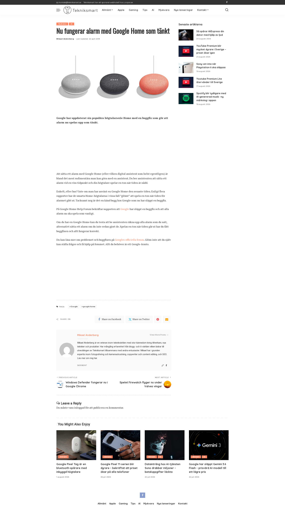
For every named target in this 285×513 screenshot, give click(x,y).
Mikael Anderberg (65, 39)
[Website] (162, 365)
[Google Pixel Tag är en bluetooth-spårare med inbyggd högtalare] (76, 445)
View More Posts (158, 335)
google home (89, 307)
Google (124, 209)
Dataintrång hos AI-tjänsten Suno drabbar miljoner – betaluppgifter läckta (162, 468)
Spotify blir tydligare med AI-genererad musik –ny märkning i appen (211, 97)
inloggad (79, 407)
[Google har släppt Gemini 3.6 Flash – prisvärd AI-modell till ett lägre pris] (209, 445)
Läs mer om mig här (87, 358)
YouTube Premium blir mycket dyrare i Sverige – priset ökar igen (211, 49)
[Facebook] (227, 2)
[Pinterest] (158, 319)
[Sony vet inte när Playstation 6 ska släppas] (186, 67)
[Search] (227, 10)
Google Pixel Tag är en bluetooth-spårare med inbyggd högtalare (71, 468)
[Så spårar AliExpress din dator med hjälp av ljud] (186, 34)
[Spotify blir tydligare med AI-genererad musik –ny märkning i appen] (186, 98)
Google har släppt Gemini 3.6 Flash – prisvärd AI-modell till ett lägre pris (207, 468)
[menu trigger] (60, 10)
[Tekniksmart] (81, 10)
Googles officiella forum (129, 239)
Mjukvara (62, 24)
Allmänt (63, 457)
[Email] (166, 319)
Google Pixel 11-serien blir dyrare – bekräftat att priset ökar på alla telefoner (119, 468)
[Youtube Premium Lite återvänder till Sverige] (186, 82)
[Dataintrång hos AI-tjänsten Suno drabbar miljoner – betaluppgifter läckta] (165, 445)
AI (71, 24)
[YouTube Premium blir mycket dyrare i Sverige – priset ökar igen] (186, 51)
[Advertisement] (113, 149)
